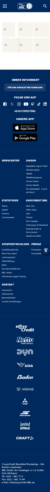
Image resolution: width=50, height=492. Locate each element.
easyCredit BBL (37, 200)
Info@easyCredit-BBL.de (22, 482)
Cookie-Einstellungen (11, 301)
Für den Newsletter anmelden (25, 87)
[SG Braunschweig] (41, 29)
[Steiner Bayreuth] (25, 45)
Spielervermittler (33, 235)
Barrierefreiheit (8, 297)
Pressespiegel (37, 249)
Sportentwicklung (15, 244)
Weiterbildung (8, 261)
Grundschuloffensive (11, 268)
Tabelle (29, 173)
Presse (36, 244)
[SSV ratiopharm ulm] (11, 45)
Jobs (28, 213)
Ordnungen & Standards (37, 224)
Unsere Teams (32, 181)
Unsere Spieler (32, 185)
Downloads (36, 253)
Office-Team (31, 209)
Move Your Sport (9, 253)
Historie (5, 213)
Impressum (7, 290)
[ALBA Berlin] (8, 29)
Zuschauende (8, 217)
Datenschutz (7, 293)
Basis (4, 264)
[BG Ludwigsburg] (25, 29)
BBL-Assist (7, 272)
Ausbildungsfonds (10, 249)
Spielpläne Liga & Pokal (36, 165)
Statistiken (10, 200)
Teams (5, 205)
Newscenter (10, 160)
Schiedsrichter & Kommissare (33, 230)
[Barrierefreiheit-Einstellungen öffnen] (46, 250)
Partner (29, 217)
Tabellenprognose (34, 177)
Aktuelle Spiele (32, 169)
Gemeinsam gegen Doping (14, 276)
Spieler (5, 209)
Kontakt (8, 284)
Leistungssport (8, 257)
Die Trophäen (32, 221)
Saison (31, 160)
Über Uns (30, 205)
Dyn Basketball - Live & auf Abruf (36, 190)
